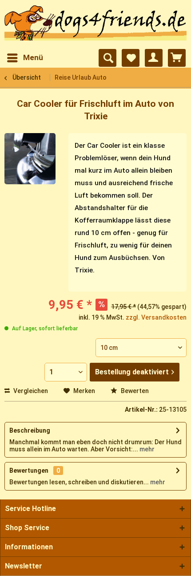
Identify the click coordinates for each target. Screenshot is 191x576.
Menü (33, 57)
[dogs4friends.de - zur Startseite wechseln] (95, 25)
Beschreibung (29, 430)
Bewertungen (28, 470)
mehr (146, 449)
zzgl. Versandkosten (156, 317)
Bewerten (134, 390)
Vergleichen (30, 390)
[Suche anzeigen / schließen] (107, 58)
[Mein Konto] (154, 58)
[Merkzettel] (130, 58)
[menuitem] (25, 58)
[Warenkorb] (177, 58)
